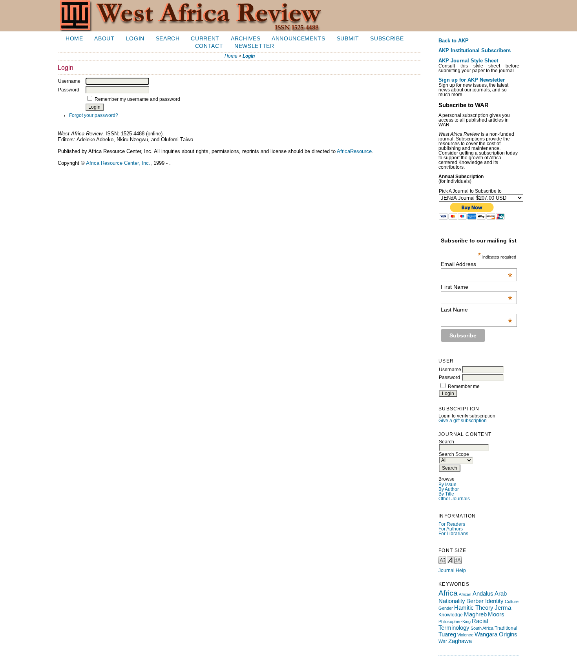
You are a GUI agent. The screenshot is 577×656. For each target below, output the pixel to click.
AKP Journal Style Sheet (468, 61)
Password (449, 377)
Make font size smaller (442, 559)
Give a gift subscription (462, 420)
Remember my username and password (137, 99)
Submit (348, 39)
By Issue (447, 484)
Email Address (476, 264)
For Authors (450, 529)
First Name (476, 287)
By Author (448, 489)
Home (74, 39)
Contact (209, 46)
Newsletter (254, 46)
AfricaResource (354, 151)
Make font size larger (458, 559)
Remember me (464, 386)
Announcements (298, 39)
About (104, 39)
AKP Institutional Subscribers (474, 50)
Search (168, 39)
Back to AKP (453, 41)
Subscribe (387, 39)
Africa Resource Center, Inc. (118, 163)
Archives (245, 39)
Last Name (476, 309)
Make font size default (450, 559)
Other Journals (454, 498)
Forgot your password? (93, 115)
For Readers (451, 524)
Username (450, 369)
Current (205, 39)
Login (135, 39)
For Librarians (453, 533)
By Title (446, 494)
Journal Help (452, 570)
